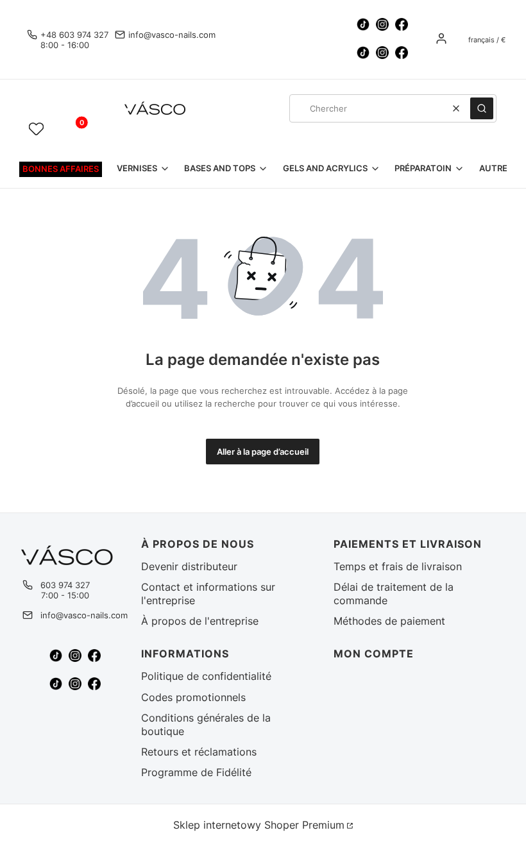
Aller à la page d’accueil (263, 451)
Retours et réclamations (199, 751)
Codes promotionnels (193, 697)
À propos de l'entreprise (200, 620)
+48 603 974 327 (74, 35)
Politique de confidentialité (206, 676)
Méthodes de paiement (389, 620)
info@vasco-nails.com (172, 35)
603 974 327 (65, 585)
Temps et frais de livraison (398, 566)
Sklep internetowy (258, 824)
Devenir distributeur (189, 566)
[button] (481, 108)
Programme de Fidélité (196, 772)
